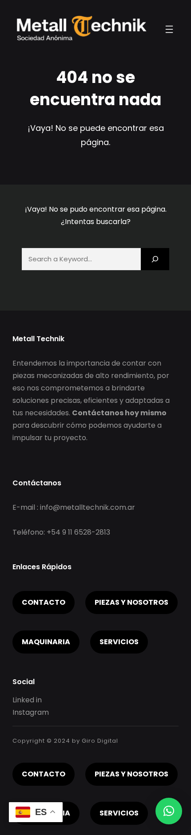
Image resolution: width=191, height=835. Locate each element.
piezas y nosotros (131, 602)
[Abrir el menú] (169, 29)
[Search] (155, 259)
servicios (119, 642)
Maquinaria (46, 642)
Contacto (43, 602)
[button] (168, 811)
